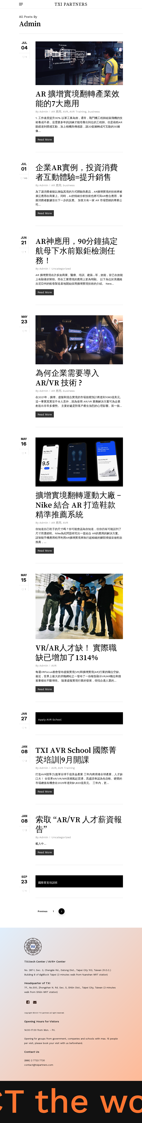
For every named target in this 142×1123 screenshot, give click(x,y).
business (94, 111)
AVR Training (77, 111)
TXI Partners (71, 4)
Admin (43, 111)
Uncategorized (61, 268)
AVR (65, 111)
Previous (42, 911)
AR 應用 (56, 111)
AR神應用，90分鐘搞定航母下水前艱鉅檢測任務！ (77, 250)
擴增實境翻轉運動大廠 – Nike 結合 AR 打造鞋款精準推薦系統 (78, 504)
